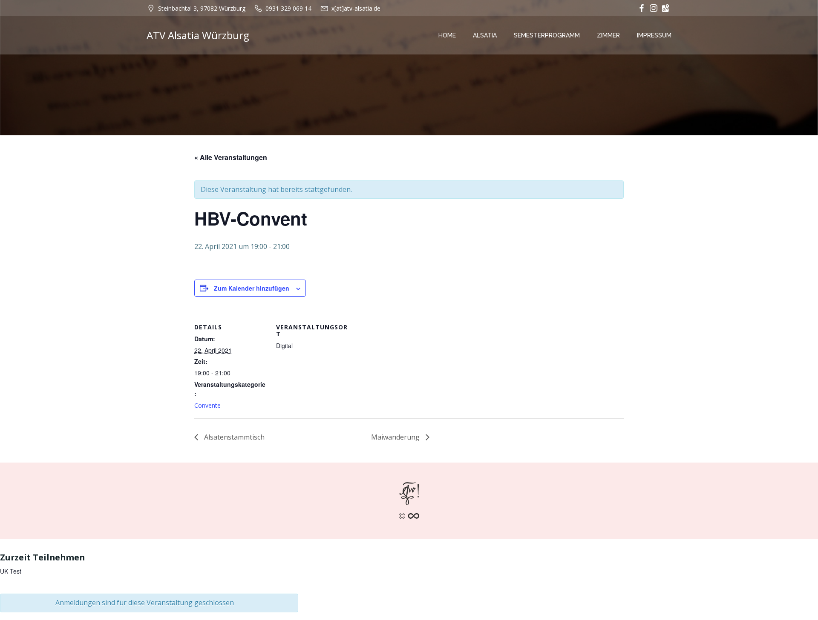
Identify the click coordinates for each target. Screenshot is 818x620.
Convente (207, 405)
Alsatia (485, 35)
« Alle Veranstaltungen (230, 157)
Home (447, 35)
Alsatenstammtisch (233, 437)
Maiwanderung (396, 437)
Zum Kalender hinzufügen (251, 288)
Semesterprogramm (547, 35)
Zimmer (608, 35)
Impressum (654, 35)
